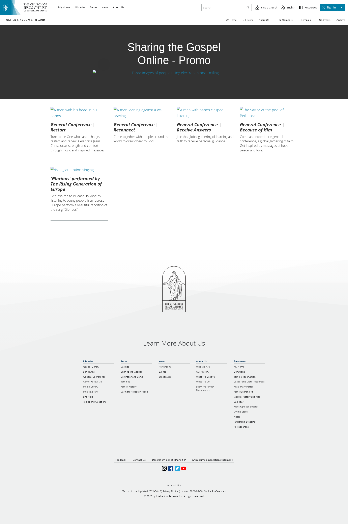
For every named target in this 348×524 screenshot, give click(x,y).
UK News (248, 20)
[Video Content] (174, 73)
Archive (341, 20)
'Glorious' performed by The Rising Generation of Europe (76, 183)
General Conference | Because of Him (262, 127)
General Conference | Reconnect (136, 127)
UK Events (324, 20)
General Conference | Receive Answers (199, 127)
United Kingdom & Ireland (25, 20)
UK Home (231, 20)
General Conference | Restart (73, 127)
